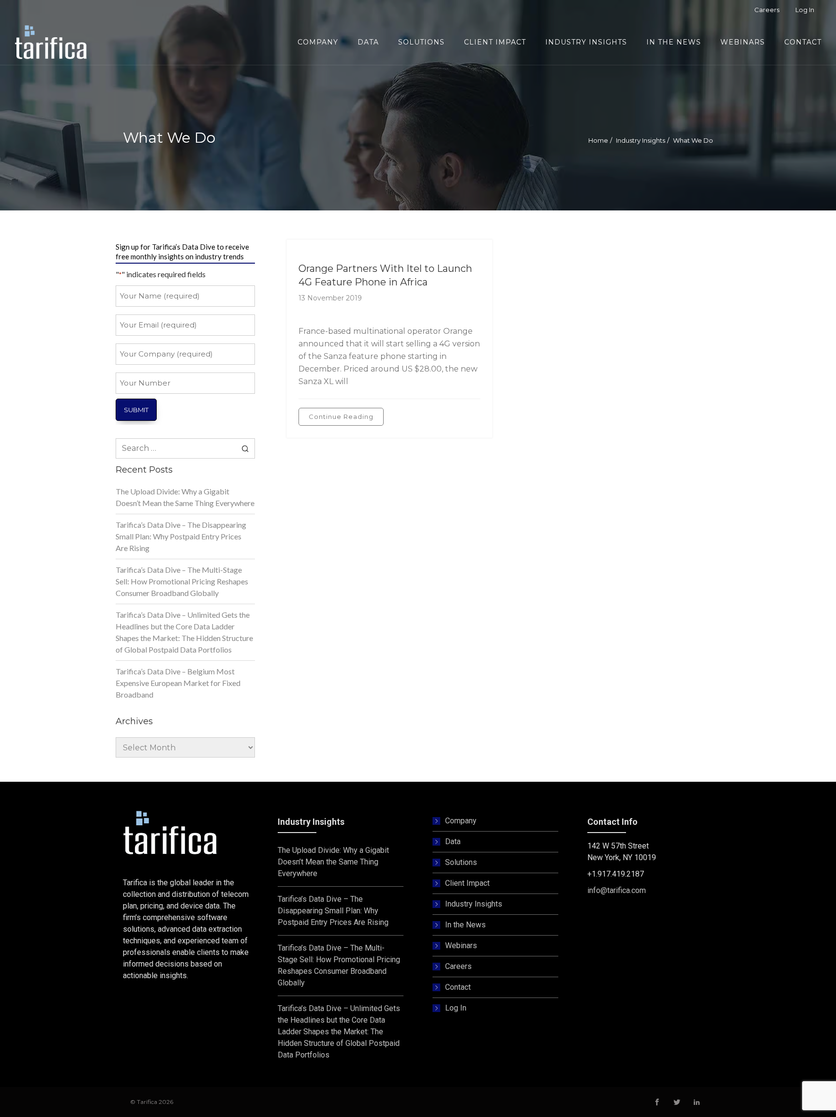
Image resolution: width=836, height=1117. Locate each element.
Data (453, 841)
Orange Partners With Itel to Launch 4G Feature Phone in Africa (385, 275)
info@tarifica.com (616, 890)
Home (598, 140)
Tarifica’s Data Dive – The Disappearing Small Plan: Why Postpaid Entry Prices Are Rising (181, 536)
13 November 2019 (330, 298)
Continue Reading (341, 416)
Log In (455, 1008)
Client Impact (467, 883)
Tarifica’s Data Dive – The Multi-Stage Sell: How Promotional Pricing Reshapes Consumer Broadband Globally (182, 581)
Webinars (461, 945)
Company (461, 820)
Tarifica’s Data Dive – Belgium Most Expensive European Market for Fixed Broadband (178, 683)
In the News (465, 924)
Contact (458, 987)
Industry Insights (640, 140)
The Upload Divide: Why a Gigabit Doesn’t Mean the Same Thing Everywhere (185, 497)
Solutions (461, 862)
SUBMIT (136, 410)
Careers (458, 966)
